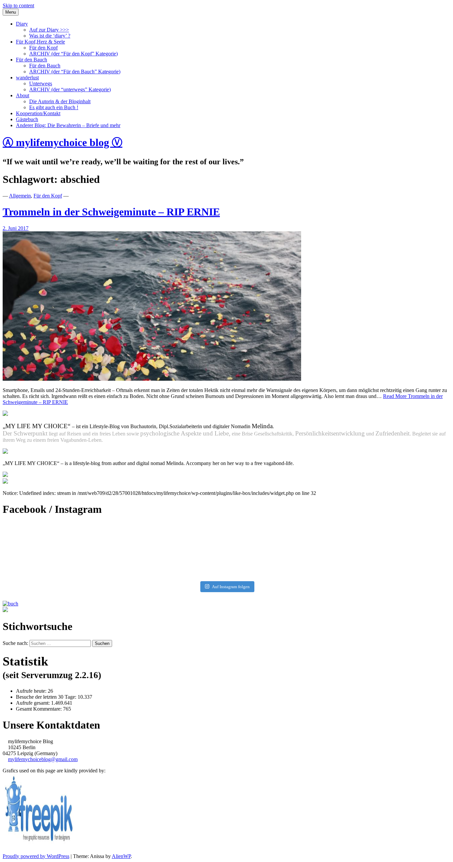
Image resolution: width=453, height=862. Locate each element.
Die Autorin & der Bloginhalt (60, 101)
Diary (22, 24)
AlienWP (121, 856)
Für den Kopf (43, 47)
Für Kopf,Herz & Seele (40, 41)
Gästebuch (27, 119)
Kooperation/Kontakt (38, 113)
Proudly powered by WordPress (36, 856)
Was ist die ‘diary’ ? (49, 36)
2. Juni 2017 (16, 228)
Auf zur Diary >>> (49, 30)
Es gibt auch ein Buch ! (53, 107)
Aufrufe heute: (32, 691)
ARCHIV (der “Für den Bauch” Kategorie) (74, 71)
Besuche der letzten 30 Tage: (47, 697)
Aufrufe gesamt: (33, 703)
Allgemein (20, 195)
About (22, 95)
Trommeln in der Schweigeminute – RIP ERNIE (111, 212)
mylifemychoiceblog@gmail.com (43, 759)
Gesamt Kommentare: (39, 709)
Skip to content (18, 5)
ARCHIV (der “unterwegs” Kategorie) (70, 89)
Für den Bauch (31, 59)
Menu (10, 12)
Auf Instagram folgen (231, 586)
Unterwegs (40, 83)
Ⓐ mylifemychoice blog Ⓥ (62, 142)
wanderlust (27, 77)
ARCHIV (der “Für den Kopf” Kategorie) (73, 53)
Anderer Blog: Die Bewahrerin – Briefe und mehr (68, 125)
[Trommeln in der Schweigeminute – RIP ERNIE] (152, 379)
